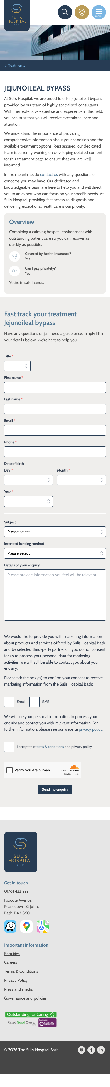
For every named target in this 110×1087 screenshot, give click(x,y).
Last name (13, 399)
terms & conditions (49, 746)
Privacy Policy (16, 980)
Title (8, 356)
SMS (45, 701)
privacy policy (90, 729)
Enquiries (12, 953)
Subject (10, 522)
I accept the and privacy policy (54, 746)
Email (9, 420)
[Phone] (82, 12)
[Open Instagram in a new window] (81, 1050)
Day (8, 470)
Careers (10, 962)
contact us (49, 174)
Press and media (18, 989)
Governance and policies (25, 998)
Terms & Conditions (21, 971)
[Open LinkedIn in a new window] (101, 1050)
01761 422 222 (16, 891)
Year (8, 491)
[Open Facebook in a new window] (91, 1050)
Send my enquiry (55, 789)
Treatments (16, 65)
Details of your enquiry (22, 565)
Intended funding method (24, 543)
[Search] (65, 12)
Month (63, 470)
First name (13, 377)
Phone (10, 442)
